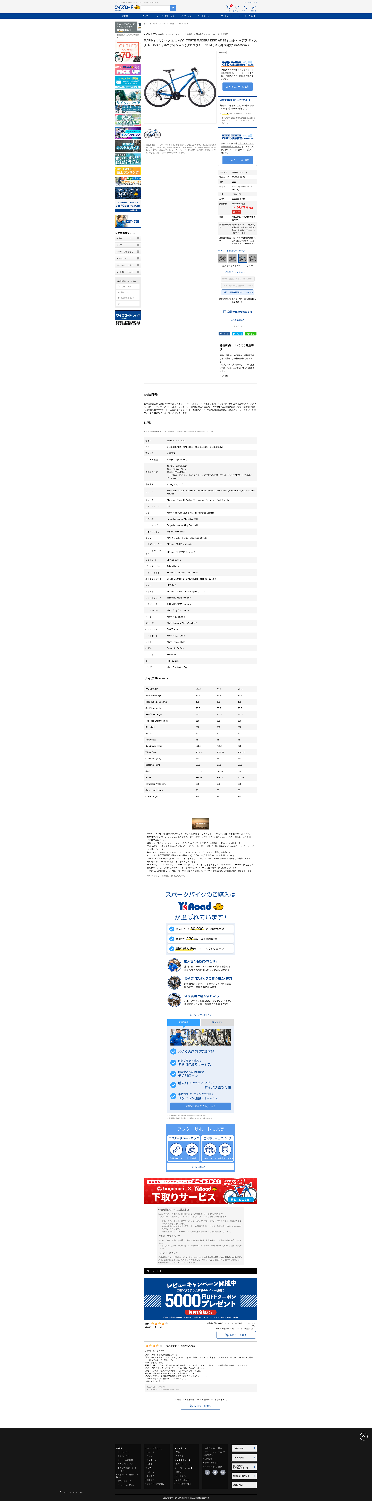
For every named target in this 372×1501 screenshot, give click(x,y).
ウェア (145, 16)
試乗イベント (181, 1471)
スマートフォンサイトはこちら (72, 1492)
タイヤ (149, 1456)
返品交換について (128, 297)
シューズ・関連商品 (155, 1483)
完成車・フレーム (124, 238)
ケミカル (179, 1456)
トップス (150, 1475)
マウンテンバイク (125, 1463)
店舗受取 (184, 1022)
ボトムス (150, 1479)
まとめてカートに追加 (237, 86)
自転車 (125, 16)
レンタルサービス (183, 1483)
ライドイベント (182, 1475)
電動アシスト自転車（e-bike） (127, 1475)
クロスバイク (123, 1456)
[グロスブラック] (222, 258)
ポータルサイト (211, 1462)
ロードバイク (123, 1452)
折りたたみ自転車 (125, 1460)
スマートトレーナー (184, 1463)
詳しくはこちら (200, 1166)
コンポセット (152, 1460)
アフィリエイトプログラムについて (214, 1453)
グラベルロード (124, 1481)
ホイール (150, 1452)
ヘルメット (151, 1471)
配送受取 (218, 1022)
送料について (126, 292)
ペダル (149, 1463)
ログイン (240, 1328)
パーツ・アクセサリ (165, 16)
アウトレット (226, 16)
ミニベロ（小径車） (126, 1485)
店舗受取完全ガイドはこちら (200, 1106)
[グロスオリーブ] (252, 258)
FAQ (122, 303)
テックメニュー (182, 1479)
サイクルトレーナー (206, 16)
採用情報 (208, 1458)
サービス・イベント (247, 16)
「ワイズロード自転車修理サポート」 (237, 71)
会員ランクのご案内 (213, 1448)
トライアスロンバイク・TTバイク (127, 1469)
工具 (178, 1452)
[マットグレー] (232, 258)
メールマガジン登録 (213, 1466)
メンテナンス (186, 16)
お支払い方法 (126, 286)
